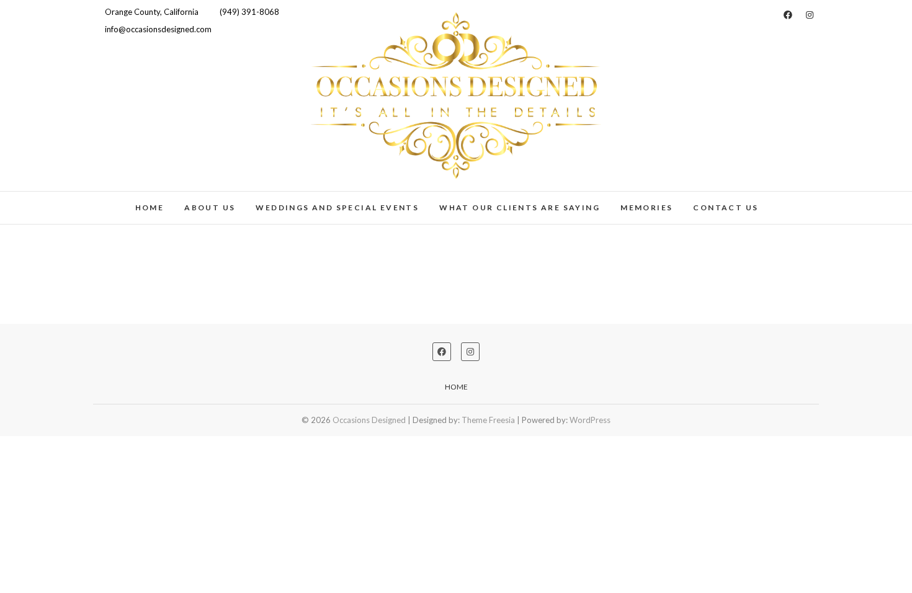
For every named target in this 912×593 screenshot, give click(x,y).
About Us (209, 207)
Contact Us (725, 207)
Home (149, 207)
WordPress (590, 420)
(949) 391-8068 (248, 12)
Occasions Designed (369, 420)
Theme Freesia (488, 420)
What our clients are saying (519, 207)
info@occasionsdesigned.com (157, 29)
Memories (646, 207)
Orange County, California (151, 12)
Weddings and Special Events (337, 207)
